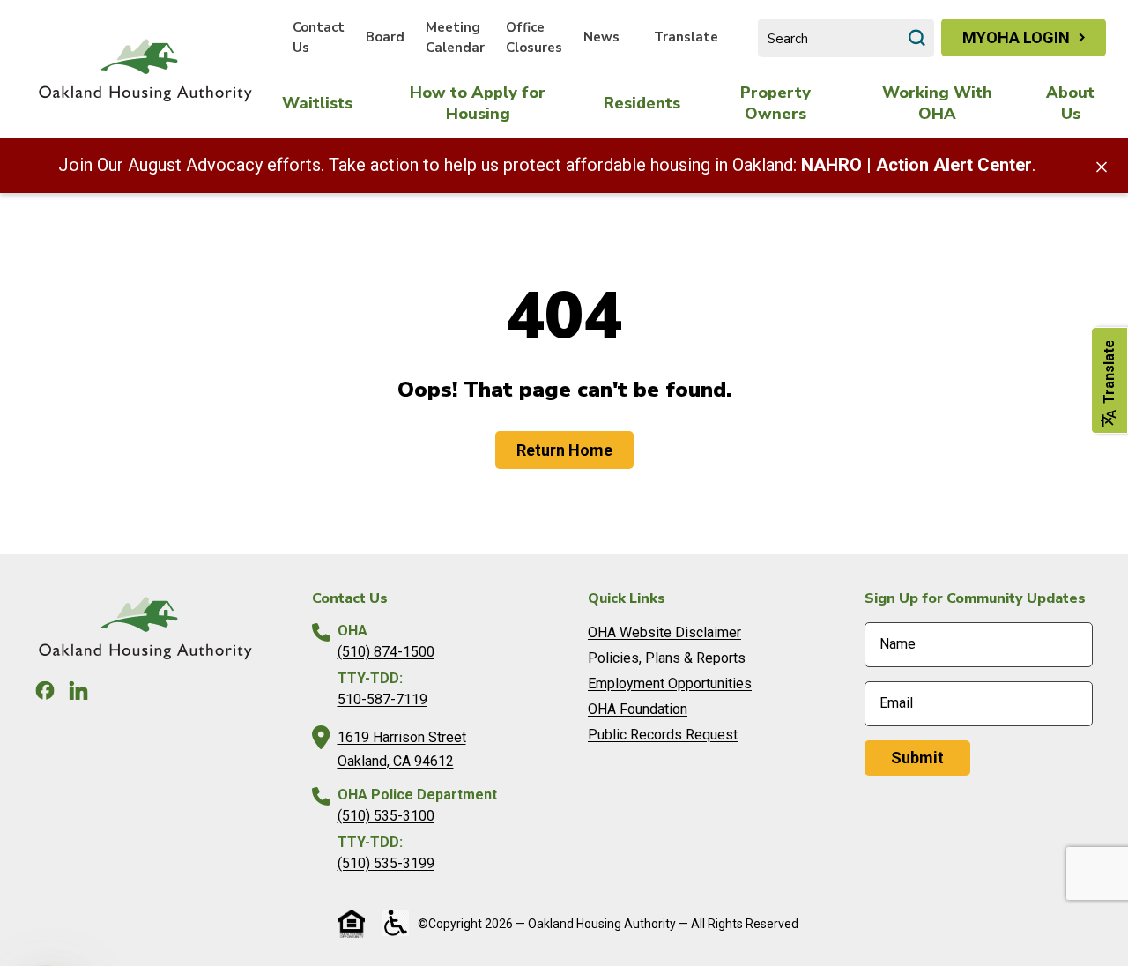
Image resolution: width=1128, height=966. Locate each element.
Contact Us (319, 37)
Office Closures (534, 37)
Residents (642, 103)
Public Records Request (663, 734)
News (601, 37)
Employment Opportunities (670, 683)
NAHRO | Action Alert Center (916, 164)
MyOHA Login (1016, 37)
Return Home (564, 450)
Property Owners (775, 103)
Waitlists (317, 103)
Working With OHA (937, 103)
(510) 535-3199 (386, 863)
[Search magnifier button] (916, 38)
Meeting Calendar (455, 37)
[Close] (1101, 165)
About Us (1070, 103)
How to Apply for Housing (477, 103)
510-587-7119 (382, 699)
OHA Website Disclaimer (664, 632)
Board (385, 37)
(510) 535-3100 (386, 815)
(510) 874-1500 (386, 651)
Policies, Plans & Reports (667, 658)
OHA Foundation (637, 709)
